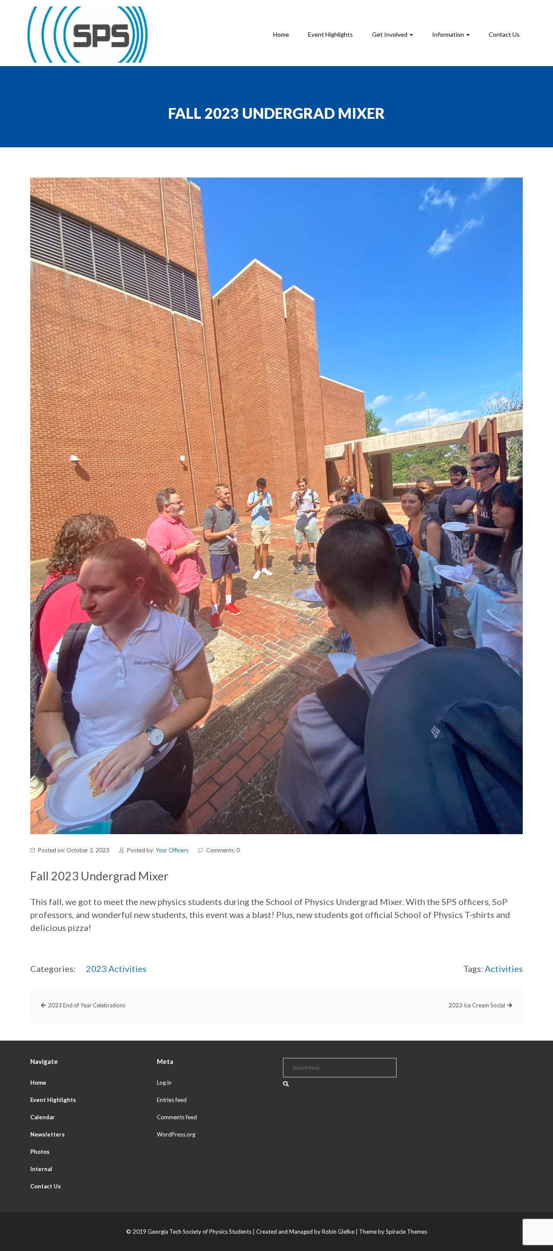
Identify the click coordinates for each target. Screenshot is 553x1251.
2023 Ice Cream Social (476, 1005)
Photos (40, 1151)
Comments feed (177, 1117)
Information (448, 34)
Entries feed (172, 1099)
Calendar (42, 1117)
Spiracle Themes (406, 1231)
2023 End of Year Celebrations (86, 1005)
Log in (164, 1082)
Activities (127, 968)
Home (281, 34)
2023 (96, 968)
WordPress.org (176, 1134)
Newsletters (47, 1134)
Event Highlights (330, 34)
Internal (41, 1168)
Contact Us (504, 34)
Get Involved (390, 34)
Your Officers (172, 850)
